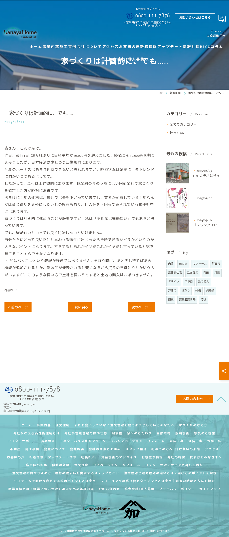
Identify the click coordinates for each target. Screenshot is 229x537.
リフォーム (200, 263)
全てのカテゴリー (183, 124)
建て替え (203, 281)
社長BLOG (10, 290)
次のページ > (141, 307)
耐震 (171, 299)
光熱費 (210, 290)
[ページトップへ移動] (221, 398)
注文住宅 (192, 272)
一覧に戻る (79, 307)
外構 (198, 290)
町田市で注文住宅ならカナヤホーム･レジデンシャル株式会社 (104, 531)
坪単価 (188, 281)
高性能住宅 (175, 272)
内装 (171, 263)
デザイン (173, 281)
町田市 (216, 263)
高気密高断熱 (187, 299)
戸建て (172, 290)
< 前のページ (18, 307)
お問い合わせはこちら (195, 17)
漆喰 (203, 299)
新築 (217, 272)
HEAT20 (183, 263)
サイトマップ (210, 489)
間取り (186, 290)
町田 (206, 272)
